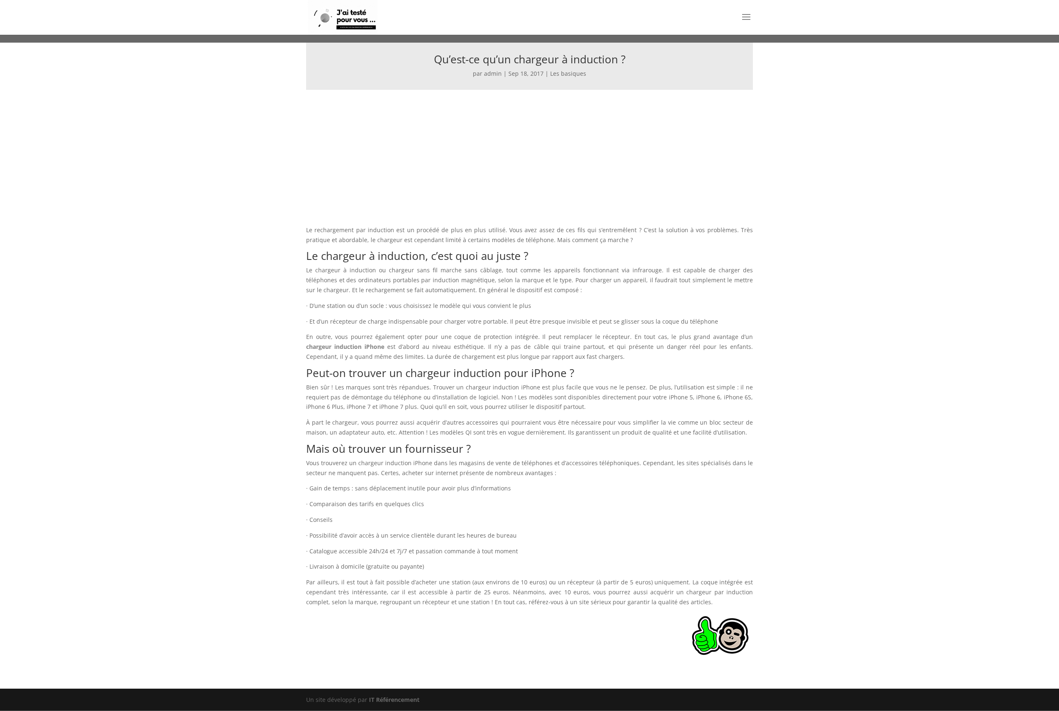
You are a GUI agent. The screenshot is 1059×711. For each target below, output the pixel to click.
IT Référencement (394, 700)
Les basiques (568, 73)
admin (493, 73)
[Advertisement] (529, 152)
